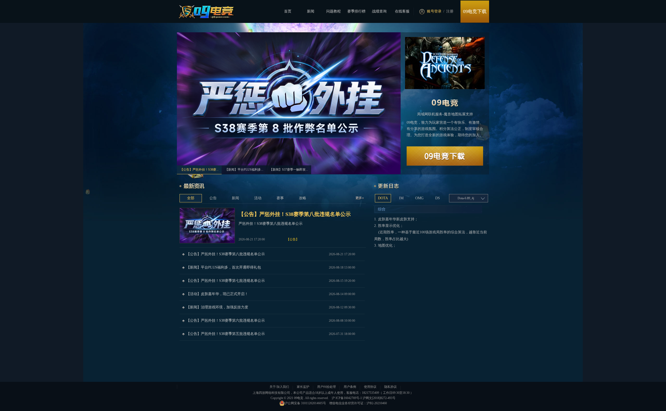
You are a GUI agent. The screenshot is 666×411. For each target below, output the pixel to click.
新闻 (310, 11)
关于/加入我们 (279, 387)
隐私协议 (390, 387)
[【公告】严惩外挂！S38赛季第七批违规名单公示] (272, 280)
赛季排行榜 (356, 11)
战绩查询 (379, 11)
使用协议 (370, 387)
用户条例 (350, 387)
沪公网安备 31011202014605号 (305, 403)
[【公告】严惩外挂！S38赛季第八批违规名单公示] (273, 225)
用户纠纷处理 (326, 387)
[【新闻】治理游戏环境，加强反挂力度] (272, 307)
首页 (287, 11)
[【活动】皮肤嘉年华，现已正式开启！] (272, 294)
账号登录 (434, 11)
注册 (449, 11)
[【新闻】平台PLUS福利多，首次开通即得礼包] (272, 267)
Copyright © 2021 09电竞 (287, 398)
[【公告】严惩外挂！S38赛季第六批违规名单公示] (272, 320)
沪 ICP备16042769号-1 (347, 398)
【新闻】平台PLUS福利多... (244, 169)
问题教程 (333, 11)
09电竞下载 (474, 11)
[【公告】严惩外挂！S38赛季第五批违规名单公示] (272, 333)
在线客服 (402, 11)
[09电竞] (203, 10)
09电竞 (447, 102)
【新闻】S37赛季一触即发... (289, 169)
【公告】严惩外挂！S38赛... (199, 169)
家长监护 (303, 387)
